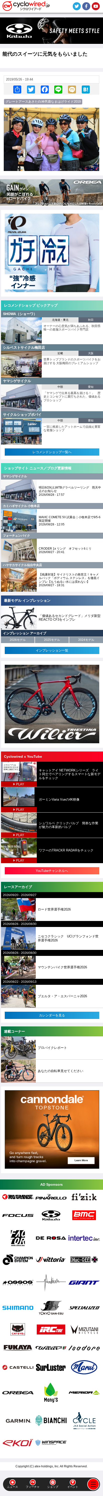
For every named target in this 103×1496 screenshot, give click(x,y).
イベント (72, 1486)
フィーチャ (33, 1486)
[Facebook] (45, 89)
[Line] (58, 89)
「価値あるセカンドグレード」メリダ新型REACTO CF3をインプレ (69, 618)
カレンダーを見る (52, 1015)
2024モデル (86, 640)
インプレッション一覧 (52, 650)
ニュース (12, 1486)
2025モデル (52, 640)
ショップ (52, 1486)
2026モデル (18, 640)
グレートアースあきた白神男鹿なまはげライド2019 (43, 101)
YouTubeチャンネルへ (52, 871)
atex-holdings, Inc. (46, 1466)
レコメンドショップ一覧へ (52, 452)
